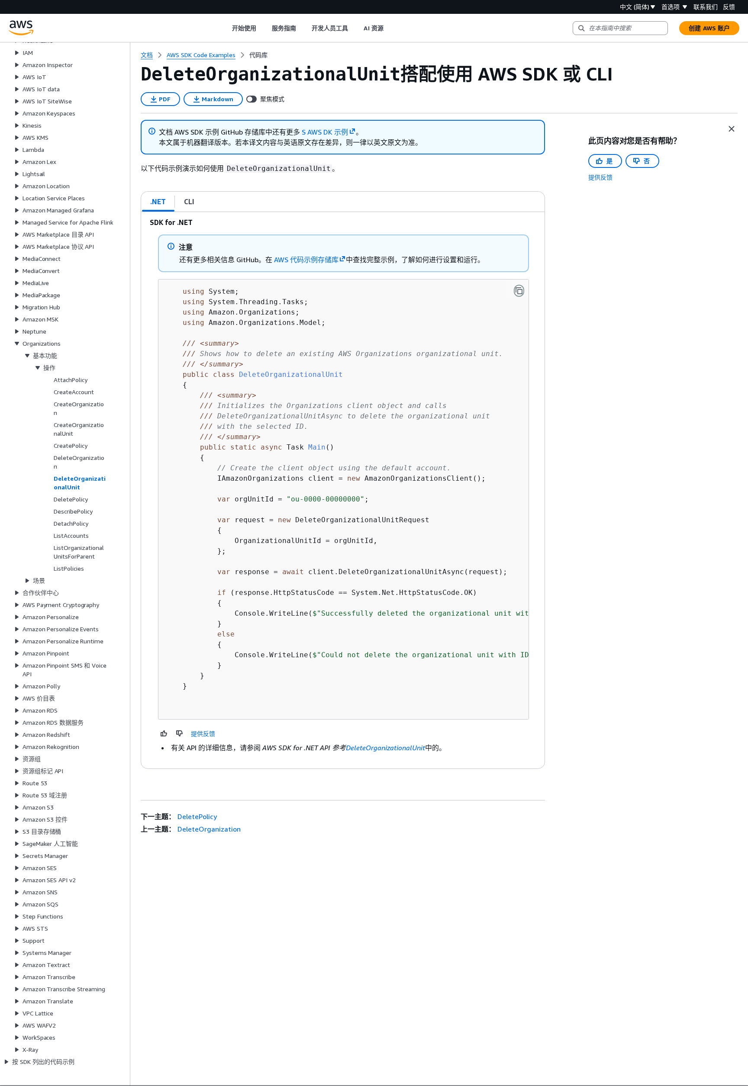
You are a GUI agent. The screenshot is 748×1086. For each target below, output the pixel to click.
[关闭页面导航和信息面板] (731, 129)
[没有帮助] (180, 733)
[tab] (158, 201)
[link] (258, 55)
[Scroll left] (225, 28)
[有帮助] (164, 733)
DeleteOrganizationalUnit (385, 747)
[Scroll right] (389, 28)
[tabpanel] (343, 490)
